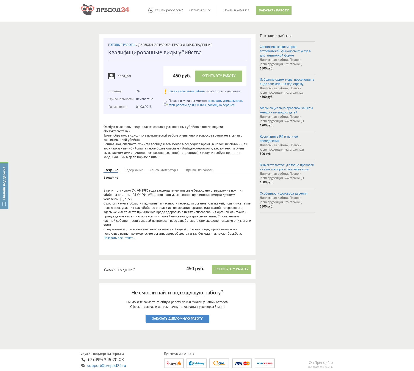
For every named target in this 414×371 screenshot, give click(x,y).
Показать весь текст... (119, 238)
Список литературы (164, 170)
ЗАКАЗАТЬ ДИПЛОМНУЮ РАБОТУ (177, 319)
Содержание (134, 170)
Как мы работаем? (169, 10)
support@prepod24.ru (106, 365)
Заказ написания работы (187, 91)
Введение (111, 170)
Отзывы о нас (200, 10)
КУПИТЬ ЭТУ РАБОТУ (219, 76)
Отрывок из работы (199, 170)
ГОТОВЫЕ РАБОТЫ (121, 45)
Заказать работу (274, 10)
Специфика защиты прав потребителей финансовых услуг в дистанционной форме (285, 51)
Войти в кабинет (236, 10)
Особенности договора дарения (283, 193)
